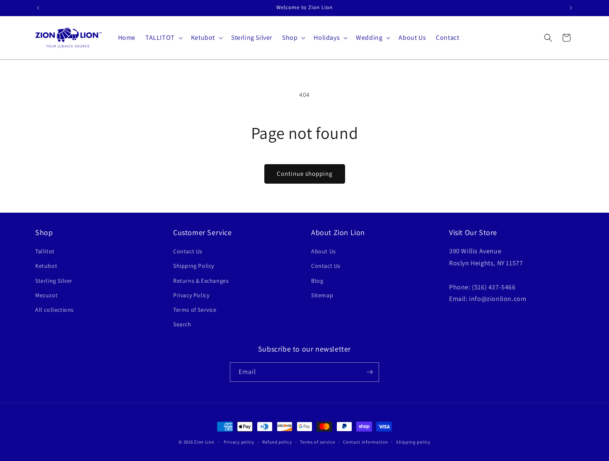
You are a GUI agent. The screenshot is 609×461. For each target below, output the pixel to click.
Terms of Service (195, 309)
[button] (163, 38)
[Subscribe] (369, 372)
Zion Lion (204, 442)
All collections (54, 309)
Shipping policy (413, 442)
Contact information (365, 442)
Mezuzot (46, 295)
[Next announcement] (571, 8)
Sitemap (322, 295)
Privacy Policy (191, 295)
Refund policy (277, 442)
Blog (317, 280)
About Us (323, 251)
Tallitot (45, 251)
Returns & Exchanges (201, 280)
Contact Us (188, 251)
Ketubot (46, 265)
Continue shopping (305, 173)
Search (182, 324)
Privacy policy (239, 442)
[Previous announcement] (38, 8)
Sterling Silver (53, 280)
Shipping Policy (193, 265)
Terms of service (317, 442)
